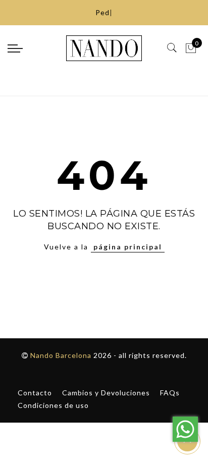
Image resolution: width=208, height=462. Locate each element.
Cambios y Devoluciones (106, 392)
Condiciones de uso (53, 405)
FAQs (170, 392)
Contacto (35, 392)
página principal (127, 246)
